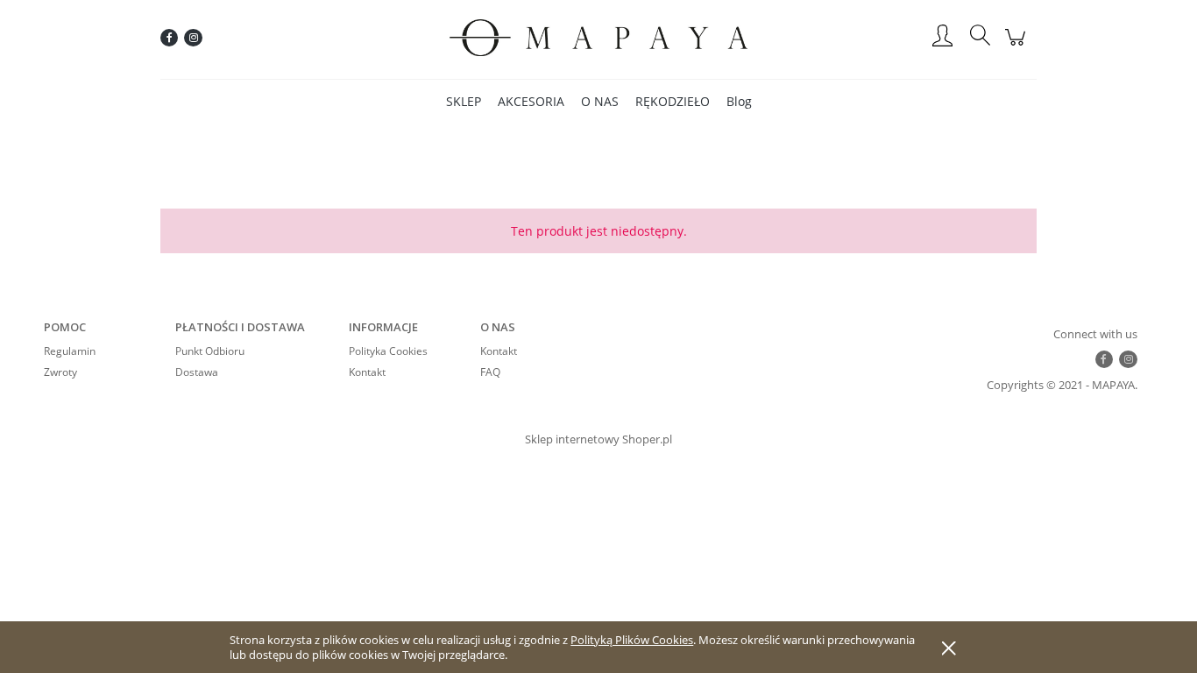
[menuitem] (463, 101)
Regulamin (70, 351)
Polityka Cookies (388, 351)
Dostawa (196, 372)
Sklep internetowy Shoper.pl (598, 439)
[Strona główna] (598, 37)
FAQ (490, 372)
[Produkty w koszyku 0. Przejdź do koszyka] (1018, 46)
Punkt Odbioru (209, 351)
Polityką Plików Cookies (631, 640)
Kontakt (367, 372)
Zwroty (60, 372)
